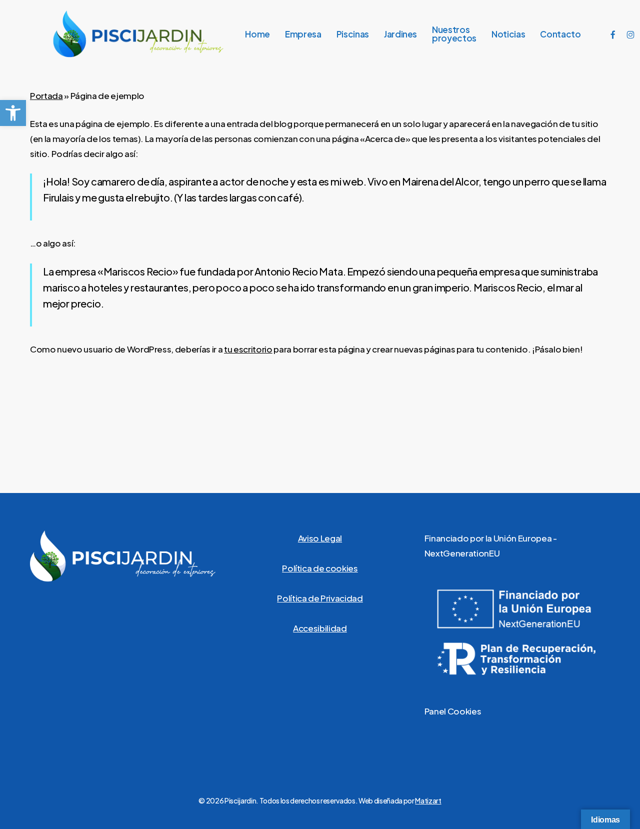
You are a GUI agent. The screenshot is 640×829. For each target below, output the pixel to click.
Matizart (428, 800)
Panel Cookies (453, 711)
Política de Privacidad (320, 598)
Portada (46, 95)
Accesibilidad (320, 628)
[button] (13, 113)
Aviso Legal (320, 538)
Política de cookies (320, 568)
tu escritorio (248, 349)
